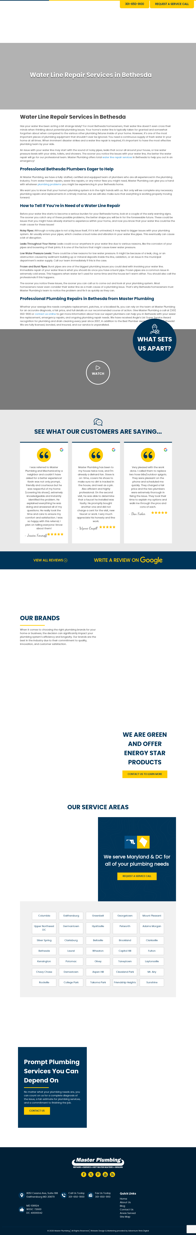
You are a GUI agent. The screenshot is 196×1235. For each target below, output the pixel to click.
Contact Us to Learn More (145, 774)
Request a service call (172, 4)
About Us (95, 34)
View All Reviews (48, 560)
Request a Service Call (137, 876)
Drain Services (97, 9)
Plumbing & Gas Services (103, 3)
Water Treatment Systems (104, 27)
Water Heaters (98, 15)
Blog (122, 1206)
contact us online (45, 314)
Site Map (125, 1217)
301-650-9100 (134, 4)
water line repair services (117, 157)
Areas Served (128, 1213)
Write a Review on (116, 560)
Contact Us (96, 40)
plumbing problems (49, 184)
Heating (94, 21)
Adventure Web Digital (138, 1231)
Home (123, 1199)
